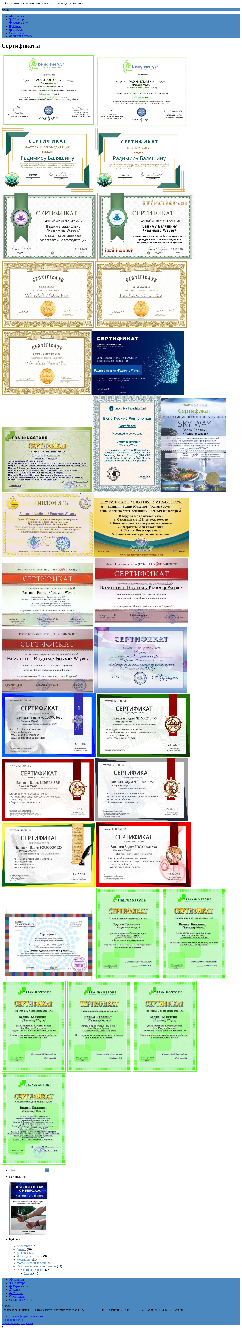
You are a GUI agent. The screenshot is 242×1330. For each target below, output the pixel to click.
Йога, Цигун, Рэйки (30, 1256)
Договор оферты (12, 1319)
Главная (18, 16)
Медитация (24, 1259)
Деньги (21, 1249)
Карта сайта (20, 22)
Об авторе (18, 19)
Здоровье (22, 1252)
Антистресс (24, 1245)
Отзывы (17, 29)
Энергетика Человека (30, 1269)
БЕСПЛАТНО (22, 36)
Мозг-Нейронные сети (31, 1262)
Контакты (18, 33)
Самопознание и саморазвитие (36, 1266)
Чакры (28, 1273)
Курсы (16, 26)
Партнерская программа (17, 1323)
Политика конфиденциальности (22, 1316)
